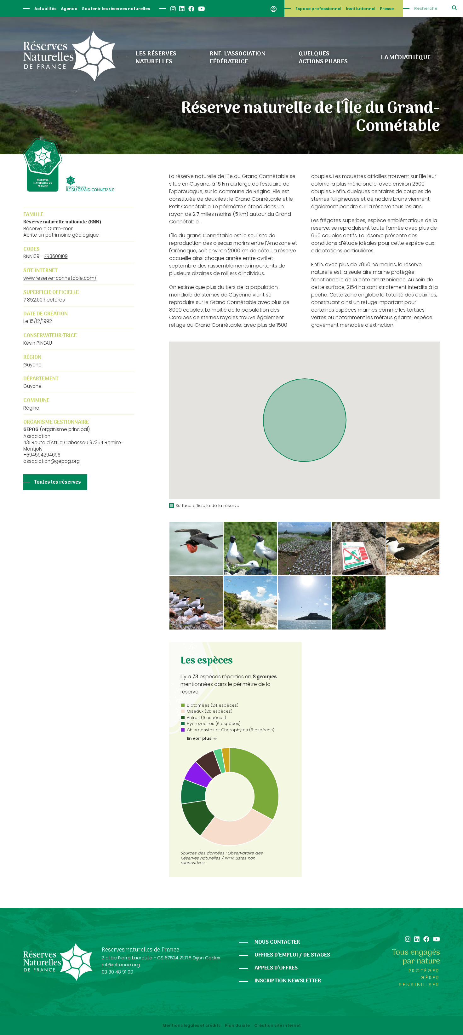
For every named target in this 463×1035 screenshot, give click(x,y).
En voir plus (199, 738)
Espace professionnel (318, 8)
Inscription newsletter (287, 981)
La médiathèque (406, 58)
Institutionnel (360, 8)
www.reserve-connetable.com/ (60, 278)
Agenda (69, 8)
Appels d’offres (276, 968)
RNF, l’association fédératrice (237, 58)
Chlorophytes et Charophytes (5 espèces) (230, 730)
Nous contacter (277, 942)
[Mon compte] (273, 8)
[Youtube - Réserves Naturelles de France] (201, 8)
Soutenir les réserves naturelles (116, 8)
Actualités (45, 8)
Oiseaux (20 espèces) (209, 711)
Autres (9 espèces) (206, 717)
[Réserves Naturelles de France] (69, 56)
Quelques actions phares (323, 58)
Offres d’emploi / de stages (292, 955)
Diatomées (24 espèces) (212, 705)
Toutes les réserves (57, 482)
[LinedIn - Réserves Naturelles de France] (182, 8)
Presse (387, 8)
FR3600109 (56, 256)
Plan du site (237, 1025)
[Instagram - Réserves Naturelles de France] (173, 8)
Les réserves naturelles (155, 58)
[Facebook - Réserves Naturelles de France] (191, 8)
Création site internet (277, 1025)
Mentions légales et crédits (191, 1025)
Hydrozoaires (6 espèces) (214, 723)
